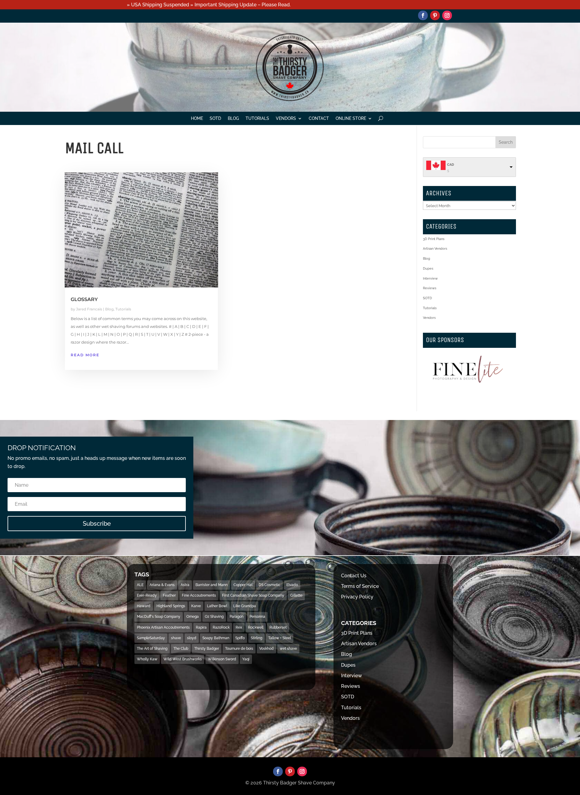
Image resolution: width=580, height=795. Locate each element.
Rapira (201, 627)
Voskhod (266, 648)
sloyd (191, 638)
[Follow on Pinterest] (435, 15)
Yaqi (246, 659)
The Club (180, 648)
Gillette (296, 595)
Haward (143, 606)
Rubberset (278, 627)
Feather (169, 595)
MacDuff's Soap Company (158, 616)
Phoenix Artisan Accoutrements (163, 627)
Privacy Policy (357, 597)
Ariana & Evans (162, 585)
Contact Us (353, 576)
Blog (233, 118)
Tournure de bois (239, 648)
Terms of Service (360, 586)
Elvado (292, 585)
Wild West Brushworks (182, 659)
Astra (185, 585)
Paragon (236, 616)
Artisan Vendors (435, 249)
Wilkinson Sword (222, 659)
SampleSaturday (151, 638)
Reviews (429, 288)
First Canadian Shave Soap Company (253, 595)
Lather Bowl (217, 606)
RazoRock (221, 627)
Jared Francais (89, 309)
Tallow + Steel (279, 638)
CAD (450, 165)
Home (197, 118)
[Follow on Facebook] (423, 15)
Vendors (286, 118)
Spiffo (240, 638)
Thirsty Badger (206, 648)
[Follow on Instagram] (447, 15)
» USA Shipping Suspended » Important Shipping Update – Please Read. (209, 5)
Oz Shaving (214, 616)
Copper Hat (243, 585)
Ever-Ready (147, 595)
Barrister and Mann (211, 585)
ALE (140, 585)
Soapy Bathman (215, 638)
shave (176, 638)
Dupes (428, 269)
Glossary (84, 299)
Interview (430, 278)
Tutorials (257, 118)
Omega (192, 616)
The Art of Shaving (152, 648)
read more (85, 355)
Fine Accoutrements (199, 595)
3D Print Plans (433, 239)
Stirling (256, 638)
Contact (319, 118)
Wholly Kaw (147, 659)
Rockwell (255, 627)
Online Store (351, 118)
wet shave (288, 648)
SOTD (215, 118)
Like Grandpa (244, 606)
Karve (196, 606)
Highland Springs (170, 606)
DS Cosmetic (269, 585)
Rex (239, 627)
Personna (257, 616)
